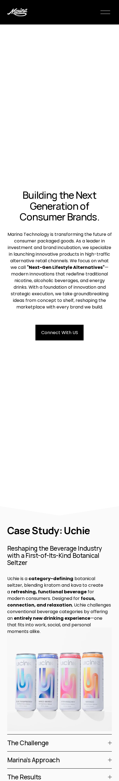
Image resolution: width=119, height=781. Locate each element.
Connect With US (59, 332)
